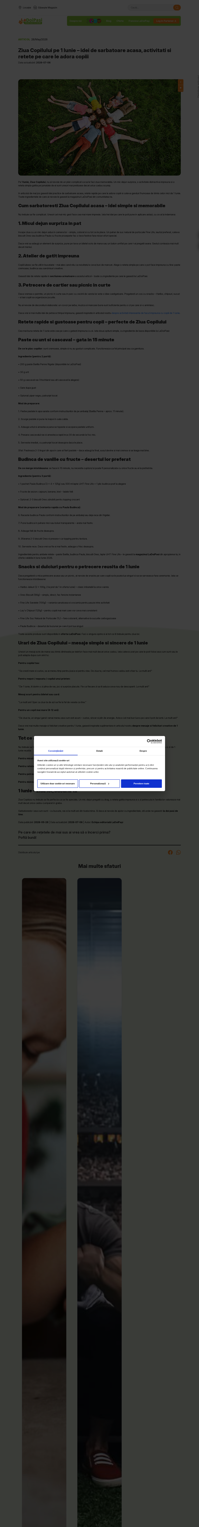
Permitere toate (141, 783)
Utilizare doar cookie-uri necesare (57, 783)
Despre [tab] (143, 751)
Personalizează (98, 783)
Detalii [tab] (99, 751)
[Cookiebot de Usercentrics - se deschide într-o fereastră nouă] (149, 741)
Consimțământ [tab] (55, 751)
